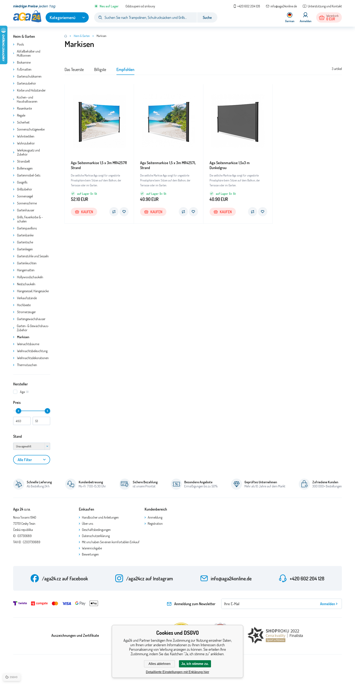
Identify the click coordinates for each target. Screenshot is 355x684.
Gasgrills (22, 182)
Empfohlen (125, 69)
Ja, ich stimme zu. (195, 664)
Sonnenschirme (27, 203)
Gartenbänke (25, 235)
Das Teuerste (74, 69)
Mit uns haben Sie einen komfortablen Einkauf (110, 542)
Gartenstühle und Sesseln (33, 256)
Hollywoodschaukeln (30, 277)
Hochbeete (24, 305)
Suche (207, 17)
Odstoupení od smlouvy (140, 6)
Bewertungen (90, 554)
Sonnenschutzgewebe (31, 129)
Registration (155, 523)
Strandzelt (23, 161)
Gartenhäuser (25, 210)
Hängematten (26, 270)
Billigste (100, 69)
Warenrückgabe (92, 548)
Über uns (87, 523)
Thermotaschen (27, 365)
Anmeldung (155, 517)
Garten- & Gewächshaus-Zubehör (33, 328)
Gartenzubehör (26, 83)
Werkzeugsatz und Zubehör (28, 152)
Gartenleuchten (27, 263)
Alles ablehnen (160, 664)
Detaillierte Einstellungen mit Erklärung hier (177, 672)
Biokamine (24, 62)
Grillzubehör (24, 189)
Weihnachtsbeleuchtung (32, 351)
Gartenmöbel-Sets (28, 175)
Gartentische (25, 242)
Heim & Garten (24, 36)
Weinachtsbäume (28, 344)
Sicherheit (23, 122)
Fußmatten (24, 69)
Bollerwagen (25, 168)
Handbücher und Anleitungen (100, 517)
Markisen (23, 337)
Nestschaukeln (26, 284)
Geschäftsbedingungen (96, 530)
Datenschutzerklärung (96, 536)
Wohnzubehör (26, 143)
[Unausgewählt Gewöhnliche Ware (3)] (31, 446)
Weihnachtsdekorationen (33, 358)
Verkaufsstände (27, 298)
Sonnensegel (25, 196)
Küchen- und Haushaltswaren (27, 99)
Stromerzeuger (26, 312)
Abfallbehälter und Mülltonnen (28, 53)
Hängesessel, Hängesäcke (33, 291)
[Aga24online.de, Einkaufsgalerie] (66, 36)
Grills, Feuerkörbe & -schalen (30, 219)
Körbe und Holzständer (31, 90)
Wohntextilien (25, 136)
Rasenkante (24, 108)
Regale (21, 115)
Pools (20, 44)
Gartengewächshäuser (31, 319)
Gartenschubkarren (29, 76)
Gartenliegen (25, 249)
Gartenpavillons (27, 228)
